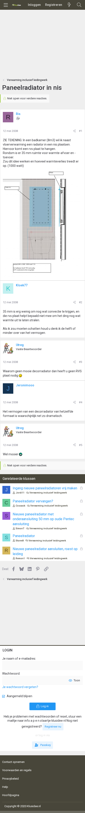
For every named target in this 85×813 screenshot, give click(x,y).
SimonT (20, 528)
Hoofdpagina (10, 795)
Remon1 (20, 558)
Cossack (20, 505)
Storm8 (20, 540)
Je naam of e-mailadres (18, 658)
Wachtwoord (11, 673)
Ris (18, 114)
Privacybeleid (10, 778)
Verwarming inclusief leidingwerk (48, 492)
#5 (80, 445)
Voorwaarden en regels (16, 770)
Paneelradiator (24, 536)
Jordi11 (20, 492)
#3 (80, 362)
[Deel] (74, 131)
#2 (80, 302)
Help (5, 786)
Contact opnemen (13, 762)
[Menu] (5, 5)
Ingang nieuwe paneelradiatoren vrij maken (45, 488)
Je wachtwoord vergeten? (20, 687)
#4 (80, 402)
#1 (80, 131)
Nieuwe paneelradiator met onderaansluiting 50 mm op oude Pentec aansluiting (43, 519)
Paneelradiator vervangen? (33, 501)
